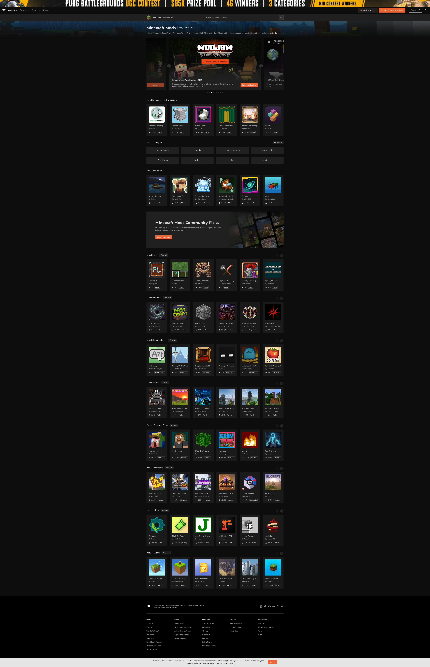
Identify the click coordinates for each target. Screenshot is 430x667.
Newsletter (206, 635)
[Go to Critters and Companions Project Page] (180, 190)
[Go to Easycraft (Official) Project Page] (180, 317)
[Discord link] (273, 606)
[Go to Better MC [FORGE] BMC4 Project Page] (203, 487)
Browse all (278, 143)
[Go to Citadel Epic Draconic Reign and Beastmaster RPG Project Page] (226, 317)
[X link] (278, 606)
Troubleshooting (235, 627)
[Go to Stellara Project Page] (250, 190)
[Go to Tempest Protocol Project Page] (203, 190)
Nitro (260, 635)
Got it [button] (272, 662)
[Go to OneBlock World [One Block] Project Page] (273, 573)
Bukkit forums (207, 642)
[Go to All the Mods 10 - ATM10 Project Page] (156, 487)
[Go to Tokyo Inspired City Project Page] (226, 402)
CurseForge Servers (209, 646)
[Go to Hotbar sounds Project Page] (180, 275)
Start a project (179, 623)
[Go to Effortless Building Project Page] (156, 120)
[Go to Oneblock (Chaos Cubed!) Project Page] (156, 573)
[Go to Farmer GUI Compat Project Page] (273, 360)
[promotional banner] (215, 3)
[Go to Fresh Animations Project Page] (156, 445)
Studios (46, 10)
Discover (157, 17)
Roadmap (205, 638)
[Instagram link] (261, 606)
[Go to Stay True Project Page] (226, 445)
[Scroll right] (282, 256)
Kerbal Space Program (154, 642)
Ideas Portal (206, 627)
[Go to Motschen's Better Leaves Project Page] (203, 445)
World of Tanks (151, 649)
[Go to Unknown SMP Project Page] (156, 317)
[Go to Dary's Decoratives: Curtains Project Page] (226, 120)
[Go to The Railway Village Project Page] (180, 402)
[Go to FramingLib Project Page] (156, 275)
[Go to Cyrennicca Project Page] (273, 317)
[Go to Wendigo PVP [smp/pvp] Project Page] (226, 360)
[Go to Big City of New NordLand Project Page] (203, 402)
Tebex (260, 631)
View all (164, 255)
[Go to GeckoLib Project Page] (156, 530)
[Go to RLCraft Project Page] (273, 487)
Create (35, 10)
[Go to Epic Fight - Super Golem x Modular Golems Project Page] (273, 275)
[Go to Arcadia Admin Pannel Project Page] (203, 275)
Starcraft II (150, 638)
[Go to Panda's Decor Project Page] (180, 120)
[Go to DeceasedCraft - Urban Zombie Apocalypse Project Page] (180, 487)
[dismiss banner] (426, 3)
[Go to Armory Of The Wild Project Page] (180, 360)
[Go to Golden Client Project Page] (203, 317)
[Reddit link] (282, 606)
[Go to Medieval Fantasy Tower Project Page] (250, 402)
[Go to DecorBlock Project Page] (273, 120)
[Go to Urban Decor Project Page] (203, 120)
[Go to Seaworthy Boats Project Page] (156, 190)
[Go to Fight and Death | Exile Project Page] (156, 402)
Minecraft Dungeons (153, 646)
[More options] (425, 10)
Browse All (168, 17)
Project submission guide (182, 627)
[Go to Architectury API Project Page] (226, 530)
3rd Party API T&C (180, 638)
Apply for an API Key (181, 635)
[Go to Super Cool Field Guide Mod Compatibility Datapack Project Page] (250, 360)
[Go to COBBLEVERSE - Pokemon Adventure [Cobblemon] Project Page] (250, 487)
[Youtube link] (269, 606)
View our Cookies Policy (224, 663)
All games (149, 623)
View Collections (163, 237)
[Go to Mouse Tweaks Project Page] (250, 530)
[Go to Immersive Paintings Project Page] (250, 120)
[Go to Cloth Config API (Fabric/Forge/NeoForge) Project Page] (180, 530)
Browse (23, 10)
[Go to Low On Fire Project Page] (250, 445)
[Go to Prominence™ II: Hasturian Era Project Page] (226, 487)
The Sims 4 (150, 635)
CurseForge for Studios (266, 627)
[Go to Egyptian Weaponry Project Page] (226, 275)
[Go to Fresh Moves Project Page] (180, 445)
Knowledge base (236, 623)
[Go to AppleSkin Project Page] (273, 530)
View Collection (243, 85)
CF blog (205, 631)
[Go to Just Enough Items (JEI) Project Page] (203, 530)
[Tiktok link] (265, 606)
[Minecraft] (148, 17)
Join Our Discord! (208, 623)
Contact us (234, 631)
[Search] (281, 17)
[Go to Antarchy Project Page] (273, 190)
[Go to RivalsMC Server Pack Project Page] (250, 317)
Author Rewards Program (183, 631)
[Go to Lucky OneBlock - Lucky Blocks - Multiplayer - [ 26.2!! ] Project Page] (203, 573)
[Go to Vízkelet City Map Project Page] (273, 402)
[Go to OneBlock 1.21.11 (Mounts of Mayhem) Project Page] (180, 573)
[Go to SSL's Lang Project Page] (156, 360)
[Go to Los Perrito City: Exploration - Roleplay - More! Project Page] (250, 573)
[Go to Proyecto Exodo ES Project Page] (203, 360)
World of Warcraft (152, 631)
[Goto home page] (9, 10)
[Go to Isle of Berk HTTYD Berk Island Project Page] (226, 573)
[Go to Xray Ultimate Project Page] (273, 445)
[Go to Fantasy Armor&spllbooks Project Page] (250, 275)
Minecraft (149, 627)
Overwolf (261, 623)
